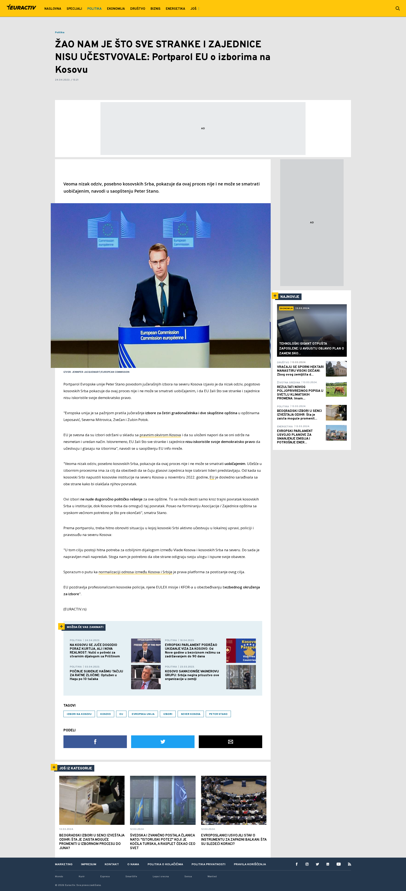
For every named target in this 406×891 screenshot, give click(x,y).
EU (212, 477)
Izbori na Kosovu (79, 714)
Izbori (167, 714)
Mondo (59, 876)
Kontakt (112, 864)
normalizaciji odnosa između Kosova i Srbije (135, 571)
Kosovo (105, 714)
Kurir (82, 876)
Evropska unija (143, 714)
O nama (133, 864)
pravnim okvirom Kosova (160, 434)
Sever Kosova (190, 714)
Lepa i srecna (161, 876)
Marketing (64, 864)
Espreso (105, 876)
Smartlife (131, 876)
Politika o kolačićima (165, 864)
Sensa (188, 876)
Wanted (212, 876)
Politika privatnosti (208, 864)
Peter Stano (218, 714)
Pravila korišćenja (250, 864)
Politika (59, 32)
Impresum (88, 864)
